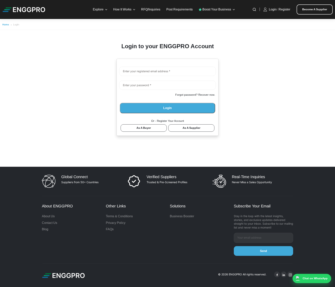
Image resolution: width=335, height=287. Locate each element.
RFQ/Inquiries (150, 9)
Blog (45, 229)
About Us (48, 216)
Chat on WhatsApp (315, 278)
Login (273, 9)
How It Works (122, 9)
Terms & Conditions (119, 216)
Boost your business (216, 9)
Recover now (206, 94)
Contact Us (49, 222)
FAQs (110, 229)
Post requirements (179, 9)
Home (5, 24)
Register (284, 9)
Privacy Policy (115, 222)
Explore (98, 9)
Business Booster (182, 216)
